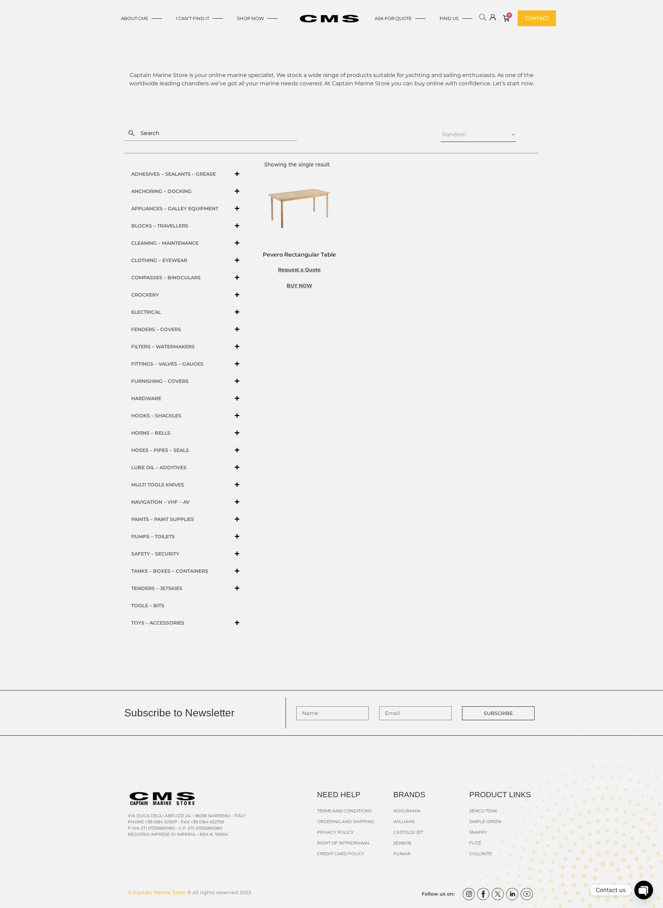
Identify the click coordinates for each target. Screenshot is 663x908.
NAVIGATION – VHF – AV (160, 502)
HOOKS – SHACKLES (156, 416)
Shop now (250, 18)
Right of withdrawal (343, 843)
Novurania (407, 810)
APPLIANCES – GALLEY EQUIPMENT (174, 208)
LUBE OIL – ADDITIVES (158, 467)
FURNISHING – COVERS (160, 381)
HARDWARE (146, 398)
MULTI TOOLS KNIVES (157, 485)
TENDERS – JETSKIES (156, 588)
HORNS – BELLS (150, 433)
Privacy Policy (335, 832)
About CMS (134, 18)
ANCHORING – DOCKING (161, 191)
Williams (404, 821)
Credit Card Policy (340, 853)
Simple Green (485, 821)
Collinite (480, 853)
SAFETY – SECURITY (155, 554)
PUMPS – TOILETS (153, 536)
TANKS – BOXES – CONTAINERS (169, 571)
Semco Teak (483, 810)
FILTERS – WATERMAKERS (163, 347)
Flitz (475, 843)
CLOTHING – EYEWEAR (159, 260)
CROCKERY (145, 295)
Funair (402, 853)
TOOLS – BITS (147, 605)
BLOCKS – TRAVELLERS (159, 226)
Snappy (478, 832)
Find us (449, 18)
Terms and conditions (344, 810)
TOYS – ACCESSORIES (157, 623)
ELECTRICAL (146, 312)
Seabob (402, 843)
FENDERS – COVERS (156, 329)
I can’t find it (192, 18)
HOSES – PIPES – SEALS (160, 450)
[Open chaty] (643, 890)
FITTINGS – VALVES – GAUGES (167, 364)
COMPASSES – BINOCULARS (166, 277)
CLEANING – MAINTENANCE (165, 243)
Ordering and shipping (345, 821)
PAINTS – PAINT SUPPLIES (162, 519)
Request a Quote (299, 270)
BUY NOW (299, 285)
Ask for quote (393, 18)
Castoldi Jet (408, 832)
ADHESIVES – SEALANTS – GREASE (173, 174)
